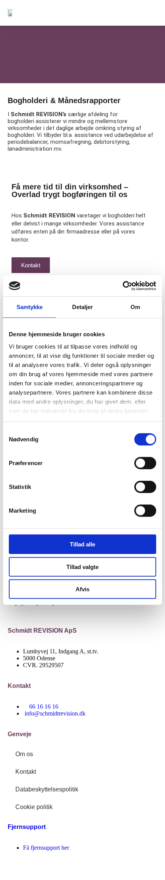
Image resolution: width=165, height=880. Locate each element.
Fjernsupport (27, 827)
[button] (149, 12)
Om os (24, 754)
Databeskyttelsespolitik (46, 789)
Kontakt (25, 771)
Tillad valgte (82, 566)
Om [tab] (135, 307)
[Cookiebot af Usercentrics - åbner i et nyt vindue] (122, 286)
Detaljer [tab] (82, 307)
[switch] (145, 463)
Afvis (82, 589)
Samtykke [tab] (29, 307)
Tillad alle (82, 544)
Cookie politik (34, 807)
